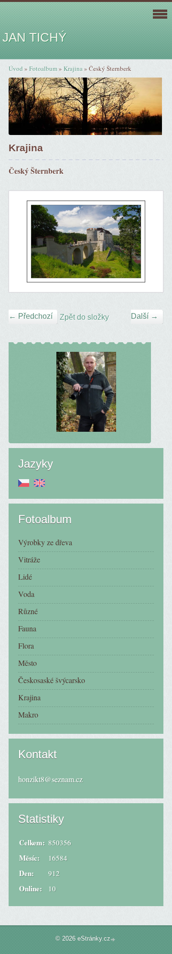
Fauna (27, 628)
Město (27, 663)
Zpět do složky (84, 317)
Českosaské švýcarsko (51, 680)
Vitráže (29, 559)
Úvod (16, 68)
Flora (26, 645)
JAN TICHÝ (34, 37)
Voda (26, 594)
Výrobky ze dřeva (45, 542)
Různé (28, 611)
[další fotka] (147, 241)
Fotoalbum (43, 68)
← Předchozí (31, 316)
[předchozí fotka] (24, 241)
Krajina (73, 68)
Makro (28, 714)
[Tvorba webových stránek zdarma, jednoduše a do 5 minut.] (113, 939)
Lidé (25, 577)
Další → (144, 316)
